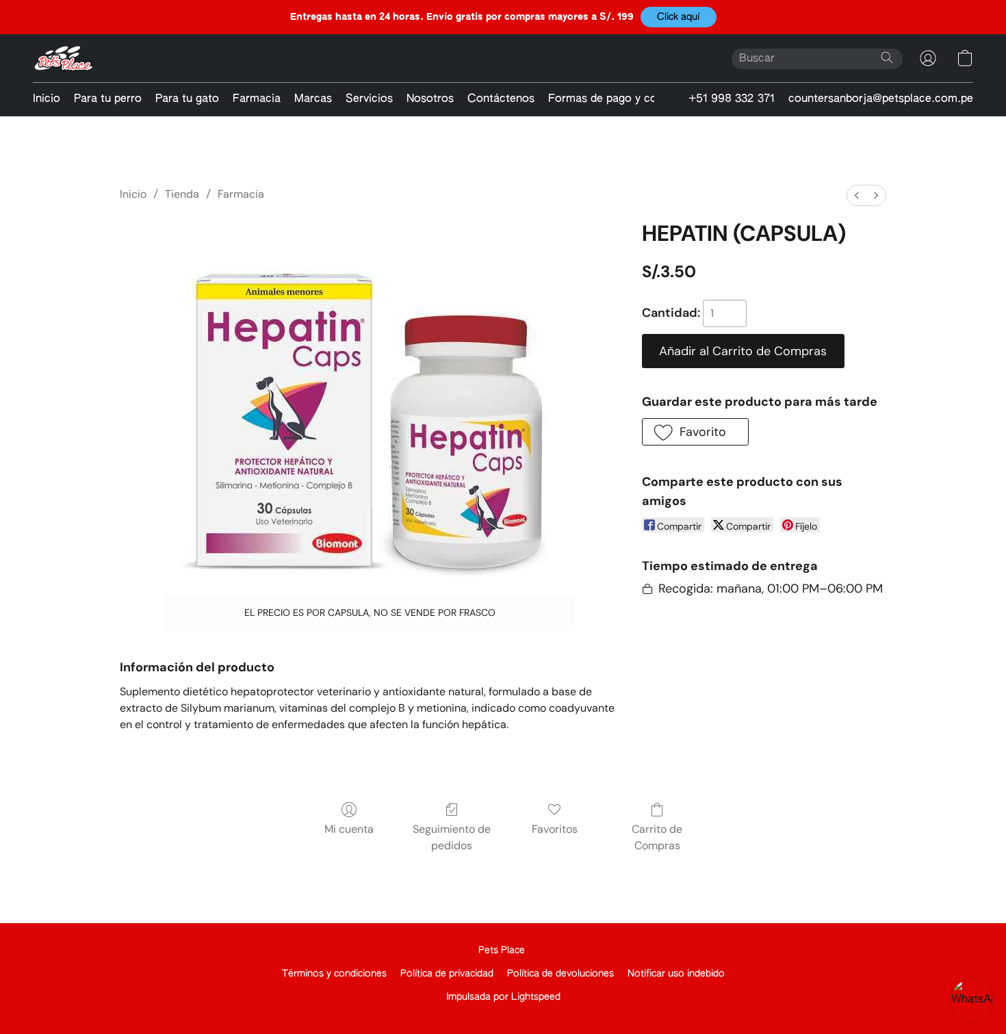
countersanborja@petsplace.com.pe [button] (880, 99)
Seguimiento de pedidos (452, 837)
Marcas (313, 99)
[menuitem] (856, 195)
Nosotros (430, 99)
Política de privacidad (446, 974)
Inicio (46, 99)
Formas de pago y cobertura (621, 99)
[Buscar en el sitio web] (887, 57)
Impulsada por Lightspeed (503, 997)
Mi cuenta (349, 829)
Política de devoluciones (560, 974)
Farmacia (257, 99)
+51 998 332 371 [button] (731, 99)
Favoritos (555, 829)
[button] (679, 17)
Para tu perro (108, 99)
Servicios (369, 99)
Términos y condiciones (334, 974)
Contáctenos (500, 99)
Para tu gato (187, 99)
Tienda (182, 194)
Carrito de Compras (657, 837)
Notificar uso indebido (676, 974)
